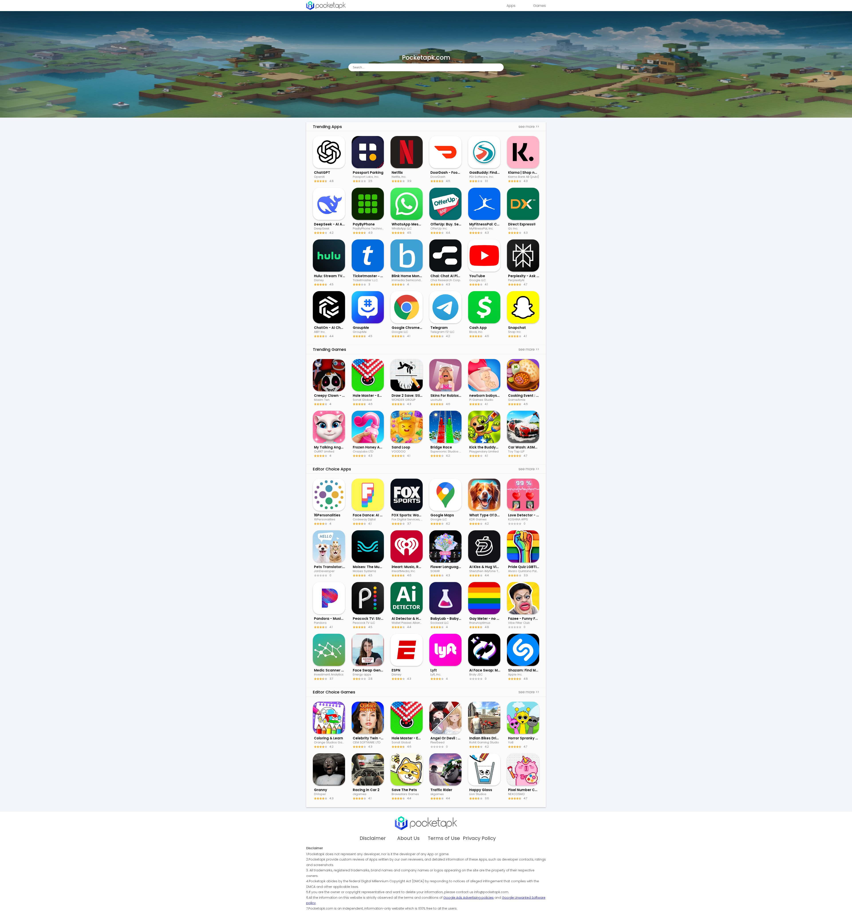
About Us (408, 838)
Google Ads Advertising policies (468, 897)
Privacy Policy (479, 838)
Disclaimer (373, 838)
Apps (511, 5)
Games (539, 5)
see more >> (529, 126)
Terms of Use (444, 838)
